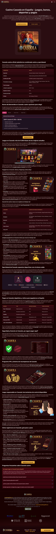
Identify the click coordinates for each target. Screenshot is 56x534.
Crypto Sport (23, 112)
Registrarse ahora (22, 24)
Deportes (9, 112)
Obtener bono (47, 530)
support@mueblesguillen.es (42, 504)
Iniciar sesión (34, 24)
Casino (4, 112)
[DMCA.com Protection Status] (28, 509)
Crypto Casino (16, 112)
